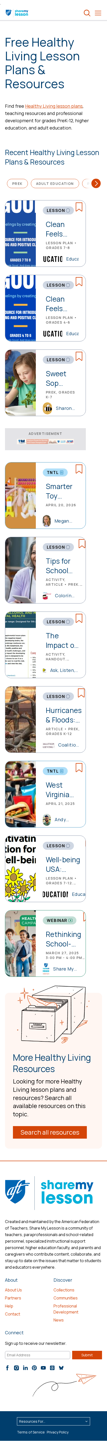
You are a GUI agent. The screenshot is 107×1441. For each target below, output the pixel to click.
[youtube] (43, 1367)
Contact (12, 1314)
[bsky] (61, 1367)
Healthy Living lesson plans (54, 106)
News (59, 1320)
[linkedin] (25, 1367)
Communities (66, 1298)
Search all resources (49, 1132)
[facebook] (7, 1367)
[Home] (17, 13)
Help (9, 1306)
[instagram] (16, 1367)
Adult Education (55, 183)
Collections (64, 1290)
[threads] (52, 1367)
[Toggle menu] (98, 13)
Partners (13, 1298)
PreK (17, 183)
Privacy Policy (57, 1432)
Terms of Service (31, 1432)
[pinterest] (34, 1367)
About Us (13, 1290)
